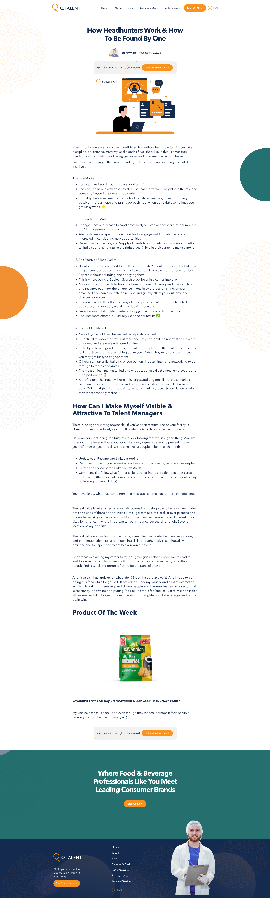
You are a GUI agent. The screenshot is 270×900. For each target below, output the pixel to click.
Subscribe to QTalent (157, 67)
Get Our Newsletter (67, 883)
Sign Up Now (194, 8)
